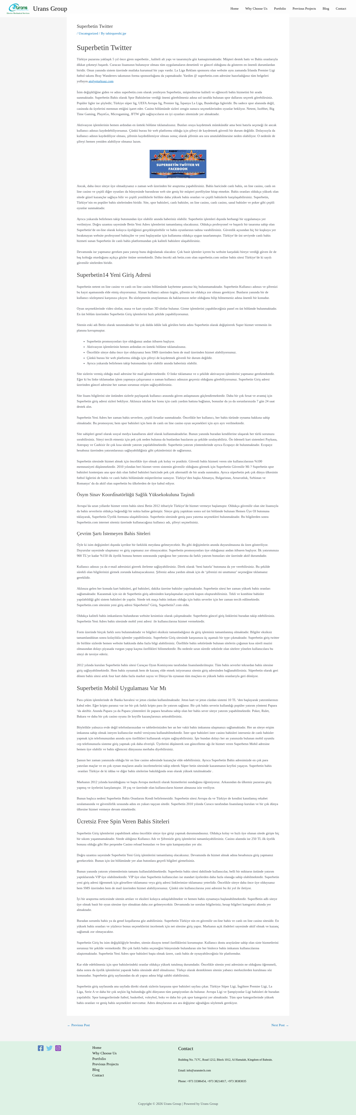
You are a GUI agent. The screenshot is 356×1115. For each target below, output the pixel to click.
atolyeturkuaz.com (101, 81)
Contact (341, 8)
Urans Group (50, 8)
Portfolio (280, 8)
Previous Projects (304, 8)
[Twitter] (49, 1048)
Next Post (280, 1025)
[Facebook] (40, 1048)
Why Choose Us (256, 8)
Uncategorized (88, 33)
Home (234, 8)
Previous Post (78, 1025)
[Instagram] (58, 1048)
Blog (326, 8)
